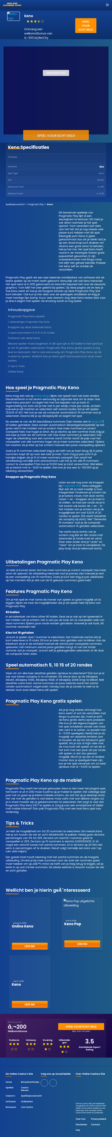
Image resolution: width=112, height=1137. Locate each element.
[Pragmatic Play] (96, 158)
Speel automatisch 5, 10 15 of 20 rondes (32, 332)
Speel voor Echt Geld (86, 25)
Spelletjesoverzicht (15, 204)
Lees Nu (30, 946)
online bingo (42, 396)
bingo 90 (97, 421)
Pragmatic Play (36, 204)
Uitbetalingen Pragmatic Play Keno (30, 322)
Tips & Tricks (17, 366)
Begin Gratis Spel (56, 73)
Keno (16, 984)
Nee (101, 166)
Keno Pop (72, 923)
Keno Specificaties (28, 147)
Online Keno (22, 926)
